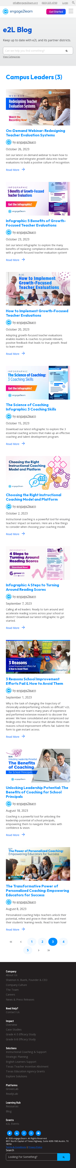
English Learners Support (21, 1061)
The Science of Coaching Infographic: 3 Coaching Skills (31, 406)
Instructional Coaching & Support (26, 1052)
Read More (15, 169)
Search (10, 1150)
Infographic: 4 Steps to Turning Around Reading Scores (32, 587)
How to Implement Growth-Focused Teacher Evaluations (37, 313)
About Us (11, 975)
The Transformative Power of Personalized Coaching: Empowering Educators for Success (37, 890)
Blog (9, 1111)
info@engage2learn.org (25, 2)
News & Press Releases (20, 999)
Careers (10, 994)
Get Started (56, 11)
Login (65, 2)
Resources (12, 1106)
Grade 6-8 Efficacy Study (21, 1039)
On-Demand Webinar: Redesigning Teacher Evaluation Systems (35, 132)
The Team (12, 989)
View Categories (11, 57)
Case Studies (14, 1029)
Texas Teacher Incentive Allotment (27, 1066)
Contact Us (13, 1012)
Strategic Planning (17, 1056)
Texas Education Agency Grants (25, 1071)
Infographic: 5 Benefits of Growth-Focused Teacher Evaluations (36, 222)
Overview (11, 1024)
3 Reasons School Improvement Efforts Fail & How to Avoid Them (34, 681)
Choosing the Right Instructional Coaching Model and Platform (33, 497)
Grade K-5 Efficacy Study (21, 1034)
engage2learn (26, 142)
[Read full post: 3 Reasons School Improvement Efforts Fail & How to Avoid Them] (38, 675)
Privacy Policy (35, 1147)
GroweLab (12, 1089)
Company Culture (16, 985)
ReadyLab (12, 1093)
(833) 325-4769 (49, 2)
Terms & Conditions (16, 1147)
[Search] (66, 51)
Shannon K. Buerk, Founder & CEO (26, 980)
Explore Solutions (16, 1076)
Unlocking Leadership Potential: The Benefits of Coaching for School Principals (37, 792)
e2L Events (12, 1123)
